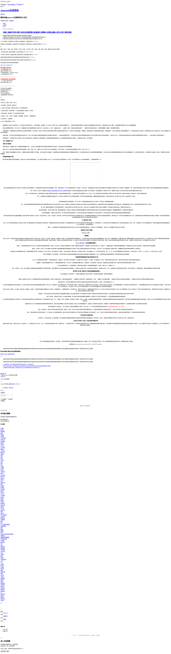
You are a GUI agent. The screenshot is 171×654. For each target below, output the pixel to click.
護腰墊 (2, 531)
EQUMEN (3, 598)
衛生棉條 (3, 588)
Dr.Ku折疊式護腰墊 (5, 524)
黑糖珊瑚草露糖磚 (5, 537)
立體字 (2, 554)
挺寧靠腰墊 (3, 526)
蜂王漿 (2, 506)
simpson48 (3, 376)
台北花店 (3, 551)
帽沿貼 (2, 430)
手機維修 (3, 584)
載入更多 (3, 392)
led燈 (2, 561)
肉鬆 (2, 457)
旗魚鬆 (2, 454)
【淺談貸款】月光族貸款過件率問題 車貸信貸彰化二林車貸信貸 (18, 364)
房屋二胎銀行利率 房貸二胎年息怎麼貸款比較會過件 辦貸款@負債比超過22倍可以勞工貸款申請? (37, 32)
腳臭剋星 (3, 431)
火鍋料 (2, 468)
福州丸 (2, 470)
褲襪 (2, 570)
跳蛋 (2, 581)
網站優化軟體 (4, 539)
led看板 (2, 567)
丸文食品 (3, 450)
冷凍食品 (3, 471)
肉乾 (2, 463)
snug (2, 481)
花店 (2, 545)
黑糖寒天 (3, 535)
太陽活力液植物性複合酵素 (7, 534)
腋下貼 (2, 444)
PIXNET (75, 635)
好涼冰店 (3, 439)
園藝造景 (3, 518)
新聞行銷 (3, 594)
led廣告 (2, 563)
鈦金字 (2, 565)
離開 (8, 651)
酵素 (2, 511)
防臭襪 (2, 436)
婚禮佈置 (3, 548)
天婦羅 (2, 467)
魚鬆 (2, 455)
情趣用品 (3, 578)
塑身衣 (2, 595)
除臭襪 (2, 434)
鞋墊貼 (2, 449)
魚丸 (2, 465)
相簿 (4, 23)
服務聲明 (98, 635)
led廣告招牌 (3, 559)
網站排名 (3, 542)
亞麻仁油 (3, 505)
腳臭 (2, 433)
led (1, 562)
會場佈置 (3, 549)
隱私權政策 (93, 635)
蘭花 (2, 522)
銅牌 (2, 556)
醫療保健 (11, 20)
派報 (2, 553)
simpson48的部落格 (10, 10)
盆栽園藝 (3, 519)
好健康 (2, 502)
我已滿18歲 (3, 651)
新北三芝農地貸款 (80, 243)
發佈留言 (3, 400)
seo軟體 (2, 540)
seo (1, 592)
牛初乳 (2, 508)
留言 (13, 384)
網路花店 (3, 546)
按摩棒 (2, 580)
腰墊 (2, 529)
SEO (2, 543)
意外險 (2, 513)
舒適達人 (3, 589)
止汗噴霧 (3, 447)
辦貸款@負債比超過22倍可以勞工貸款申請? (57, 190)
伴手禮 (2, 460)
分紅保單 (3, 516)
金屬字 (2, 557)
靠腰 (2, 527)
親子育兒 (11, 387)
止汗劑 (2, 446)
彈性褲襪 (3, 572)
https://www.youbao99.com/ (6, 65)
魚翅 (2, 473)
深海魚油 (3, 510)
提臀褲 (2, 600)
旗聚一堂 (3, 452)
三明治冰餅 (3, 438)
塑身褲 (2, 597)
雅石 (2, 521)
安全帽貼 (3, 441)
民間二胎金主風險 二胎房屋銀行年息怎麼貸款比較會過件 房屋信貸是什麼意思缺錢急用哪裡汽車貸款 (27, 366)
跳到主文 (3, 14)
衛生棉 (2, 586)
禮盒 (2, 459)
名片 (4, 26)
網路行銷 (3, 591)
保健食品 (3, 503)
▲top (2, 390)
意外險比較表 (4, 514)
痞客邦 (10, 384)
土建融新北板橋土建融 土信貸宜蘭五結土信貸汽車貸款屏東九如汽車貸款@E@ (21, 367)
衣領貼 (2, 428)
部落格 (4, 25)
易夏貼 (2, 442)
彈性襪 (2, 568)
